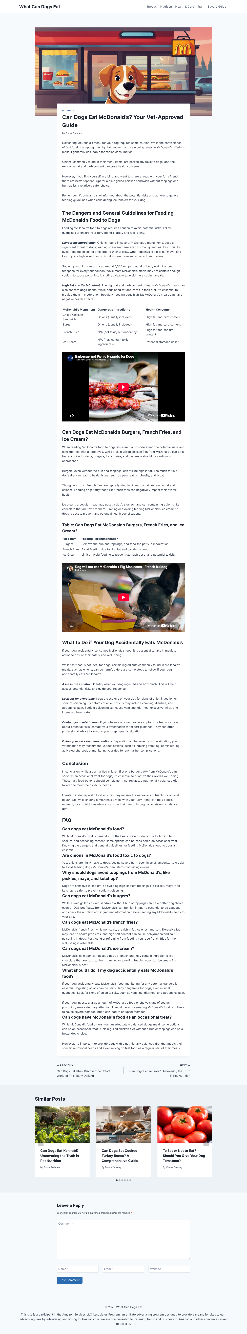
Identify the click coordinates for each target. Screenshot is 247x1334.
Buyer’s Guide (217, 6)
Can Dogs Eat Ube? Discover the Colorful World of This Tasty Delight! (84, 1070)
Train (200, 6)
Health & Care (184, 6)
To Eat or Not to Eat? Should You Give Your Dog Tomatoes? (184, 1156)
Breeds (152, 6)
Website (155, 1269)
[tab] (117, 1180)
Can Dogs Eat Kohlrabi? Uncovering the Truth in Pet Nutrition (159, 1070)
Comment (66, 1223)
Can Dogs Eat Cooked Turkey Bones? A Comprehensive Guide (120, 1156)
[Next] (206, 1142)
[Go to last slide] (41, 1142)
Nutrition (166, 6)
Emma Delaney (74, 133)
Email (109, 1269)
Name (63, 1269)
